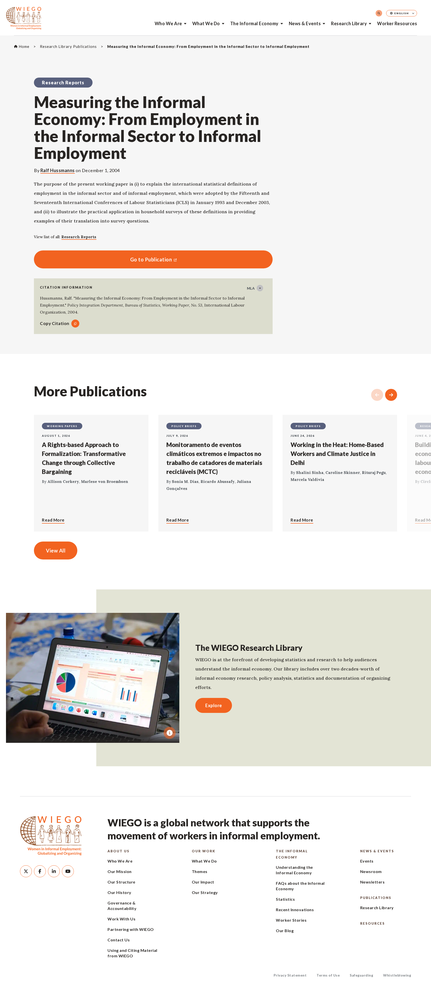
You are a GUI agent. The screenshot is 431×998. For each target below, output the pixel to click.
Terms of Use (328, 975)
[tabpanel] (93, 678)
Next (391, 395)
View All (55, 551)
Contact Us (119, 939)
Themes (200, 871)
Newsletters (372, 882)
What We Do (206, 23)
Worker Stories (291, 920)
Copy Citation (54, 323)
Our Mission (120, 871)
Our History (119, 892)
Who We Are (168, 23)
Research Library (349, 23)
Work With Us (121, 918)
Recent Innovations (295, 909)
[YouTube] (68, 871)
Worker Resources (397, 23)
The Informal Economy (254, 23)
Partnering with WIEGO (131, 929)
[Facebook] (40, 871)
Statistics (285, 899)
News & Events (305, 23)
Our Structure (121, 882)
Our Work (203, 851)
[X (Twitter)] (26, 871)
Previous (377, 395)
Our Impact (203, 882)
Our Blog (285, 930)
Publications (375, 898)
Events (367, 861)
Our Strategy (205, 892)
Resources (372, 923)
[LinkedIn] (54, 871)
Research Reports (78, 236)
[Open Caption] (170, 733)
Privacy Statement (290, 975)
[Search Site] (379, 13)
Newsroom (371, 871)
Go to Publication (103, 259)
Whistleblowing (397, 975)
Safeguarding (361, 975)
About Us (118, 851)
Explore (213, 705)
